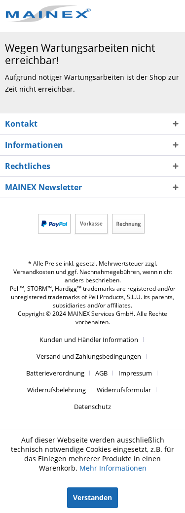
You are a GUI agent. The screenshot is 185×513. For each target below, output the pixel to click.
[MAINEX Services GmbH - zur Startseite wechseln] (49, 13)
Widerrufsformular (124, 389)
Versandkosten (33, 272)
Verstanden (92, 497)
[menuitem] (92, 339)
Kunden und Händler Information (88, 339)
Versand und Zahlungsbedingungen (89, 356)
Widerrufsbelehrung (56, 389)
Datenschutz (92, 406)
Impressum (135, 373)
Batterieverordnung (55, 373)
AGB (101, 373)
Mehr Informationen (113, 468)
